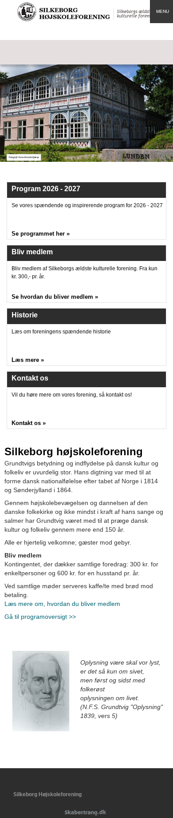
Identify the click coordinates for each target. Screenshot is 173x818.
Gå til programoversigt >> (40, 616)
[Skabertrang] (86, 813)
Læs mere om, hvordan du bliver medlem (62, 603)
